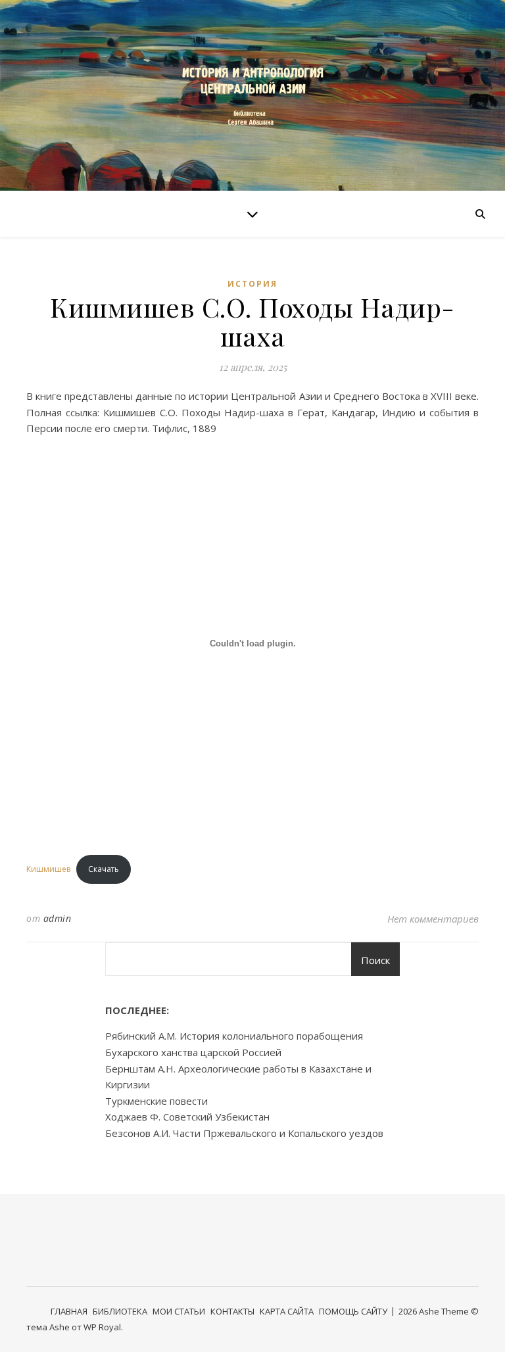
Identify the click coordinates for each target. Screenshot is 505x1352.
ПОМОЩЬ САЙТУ (353, 1311)
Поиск (375, 960)
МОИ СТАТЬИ (179, 1311)
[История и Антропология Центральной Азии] (252, 95)
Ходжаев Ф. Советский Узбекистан (187, 1116)
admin (57, 918)
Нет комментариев (433, 918)
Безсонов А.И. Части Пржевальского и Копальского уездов (244, 1133)
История (252, 283)
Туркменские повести (156, 1100)
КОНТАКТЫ (232, 1311)
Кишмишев (48, 869)
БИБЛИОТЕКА (120, 1311)
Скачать (103, 869)
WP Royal (102, 1327)
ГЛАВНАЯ (69, 1311)
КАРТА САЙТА (287, 1311)
